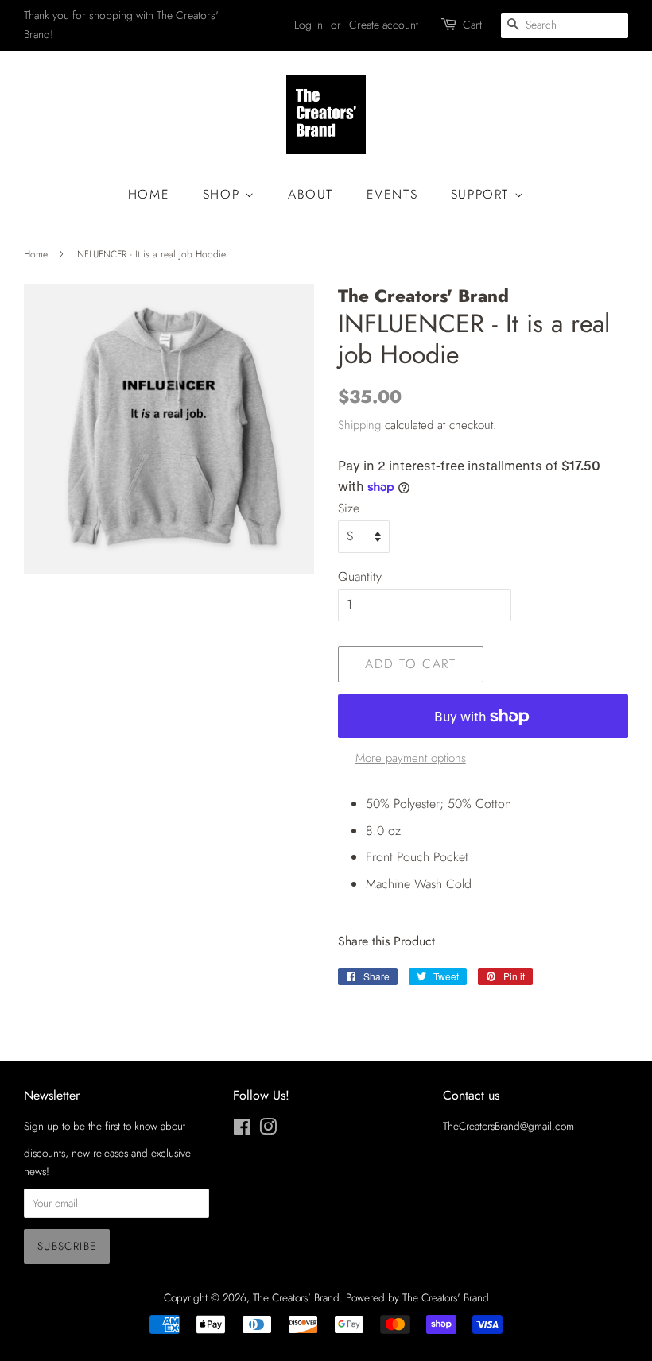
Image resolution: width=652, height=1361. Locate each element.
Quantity (360, 576)
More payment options (410, 758)
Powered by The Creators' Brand (417, 1297)
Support (482, 194)
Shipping (359, 425)
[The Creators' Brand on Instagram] (268, 1130)
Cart (472, 25)
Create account (383, 25)
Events (392, 194)
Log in (308, 25)
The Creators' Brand (296, 1297)
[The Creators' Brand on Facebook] (242, 1130)
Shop (224, 194)
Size (348, 508)
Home (148, 194)
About (310, 194)
